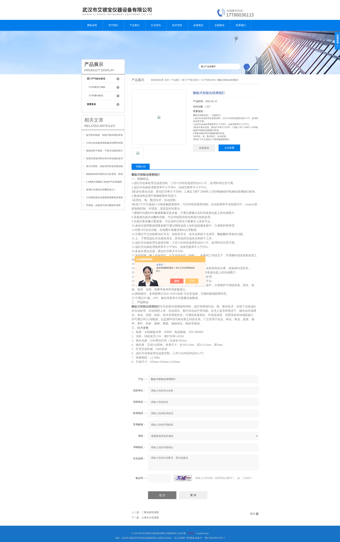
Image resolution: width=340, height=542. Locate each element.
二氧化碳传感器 (150, 512)
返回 (252, 513)
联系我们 (241, 25)
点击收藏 (229, 147)
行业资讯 (156, 25)
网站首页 (92, 25)
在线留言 (220, 25)
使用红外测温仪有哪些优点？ (101, 189)
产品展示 (135, 25)
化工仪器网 (179, 538)
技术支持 (177, 25)
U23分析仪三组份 (97, 87)
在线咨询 (204, 148)
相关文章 (93, 120)
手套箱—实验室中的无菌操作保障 (103, 205)
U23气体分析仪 (96, 95)
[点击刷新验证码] (183, 478)
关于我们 (113, 25)
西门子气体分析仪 (190, 80)
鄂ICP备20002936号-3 (215, 538)
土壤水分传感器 (150, 517)
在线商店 (198, 25)
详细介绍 (141, 166)
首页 (167, 80)
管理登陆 (190, 538)
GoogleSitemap (202, 533)
